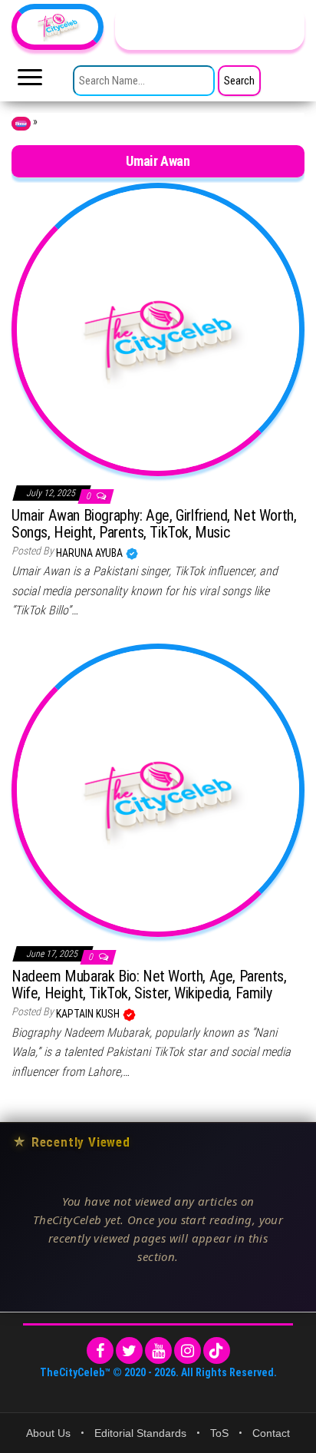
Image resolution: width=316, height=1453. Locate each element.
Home (21, 124)
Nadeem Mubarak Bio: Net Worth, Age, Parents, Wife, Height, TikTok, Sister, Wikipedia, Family (149, 984)
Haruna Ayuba (90, 553)
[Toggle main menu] (30, 81)
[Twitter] (129, 1350)
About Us (48, 1433)
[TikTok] (216, 1350)
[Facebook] (100, 1350)
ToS (219, 1433)
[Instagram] (187, 1350)
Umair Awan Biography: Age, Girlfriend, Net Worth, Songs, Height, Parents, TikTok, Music (154, 523)
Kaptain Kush (89, 1014)
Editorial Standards (140, 1433)
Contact (271, 1433)
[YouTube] (158, 1350)
